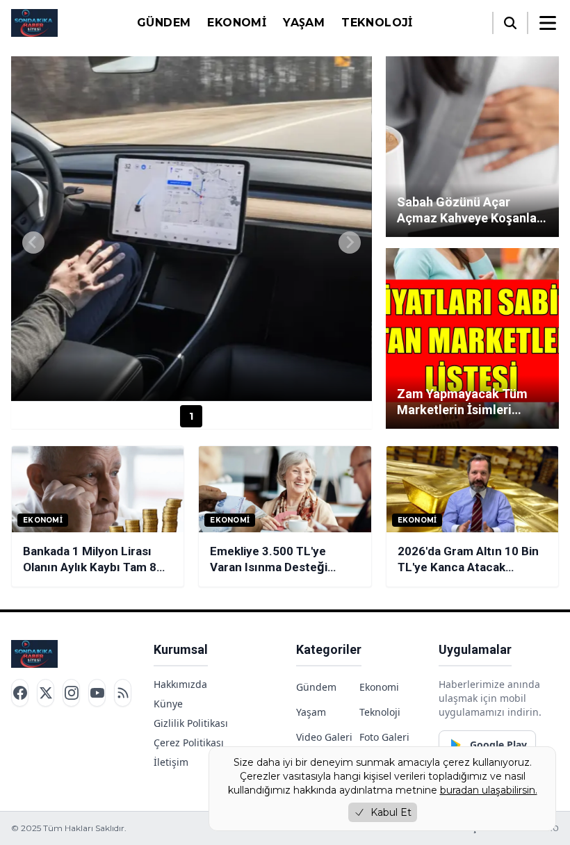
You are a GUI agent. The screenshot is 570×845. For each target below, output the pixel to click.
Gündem (163, 22)
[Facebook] (19, 693)
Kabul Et (391, 812)
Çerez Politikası (189, 742)
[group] (191, 228)
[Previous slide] (33, 242)
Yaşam (304, 22)
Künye (168, 703)
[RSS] (122, 693)
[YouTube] (97, 693)
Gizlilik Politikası (191, 723)
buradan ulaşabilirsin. (488, 790)
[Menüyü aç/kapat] (548, 23)
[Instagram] (71, 693)
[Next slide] (350, 242)
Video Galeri (324, 737)
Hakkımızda (180, 684)
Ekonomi (236, 22)
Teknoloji (377, 22)
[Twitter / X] (45, 693)
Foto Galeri (384, 737)
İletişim (171, 762)
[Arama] (510, 23)
